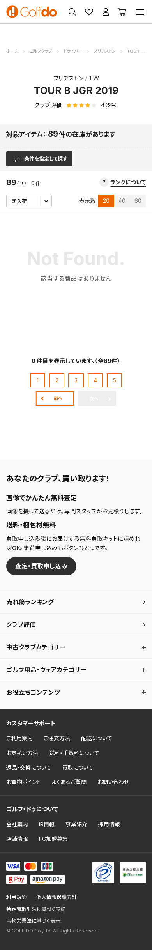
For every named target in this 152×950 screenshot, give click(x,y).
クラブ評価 (21, 624)
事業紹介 (76, 824)
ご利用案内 (19, 738)
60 (137, 201)
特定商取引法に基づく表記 (35, 909)
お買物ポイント (23, 781)
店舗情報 (17, 838)
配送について (96, 738)
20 (106, 201)
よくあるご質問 (69, 781)
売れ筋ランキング (30, 602)
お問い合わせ (113, 781)
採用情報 (109, 824)
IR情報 (47, 824)
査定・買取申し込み (41, 566)
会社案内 (17, 824)
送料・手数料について (74, 753)
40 (122, 201)
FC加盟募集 (53, 838)
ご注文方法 (57, 738)
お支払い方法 (22, 753)
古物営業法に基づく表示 (33, 921)
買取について (77, 767)
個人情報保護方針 (56, 897)
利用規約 (16, 897)
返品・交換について (28, 767)
